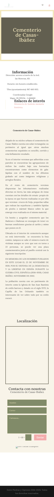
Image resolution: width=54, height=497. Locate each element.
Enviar (40, 437)
